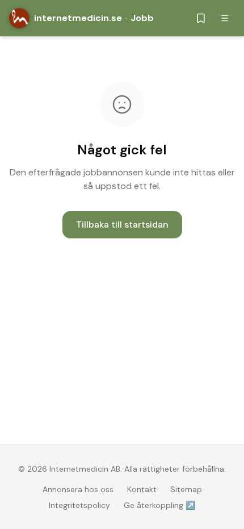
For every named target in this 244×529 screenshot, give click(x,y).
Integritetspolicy (79, 505)
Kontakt (142, 489)
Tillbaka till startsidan (122, 224)
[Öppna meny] (224, 18)
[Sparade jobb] (201, 18)
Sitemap (186, 489)
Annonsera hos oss (78, 489)
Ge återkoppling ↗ (159, 505)
